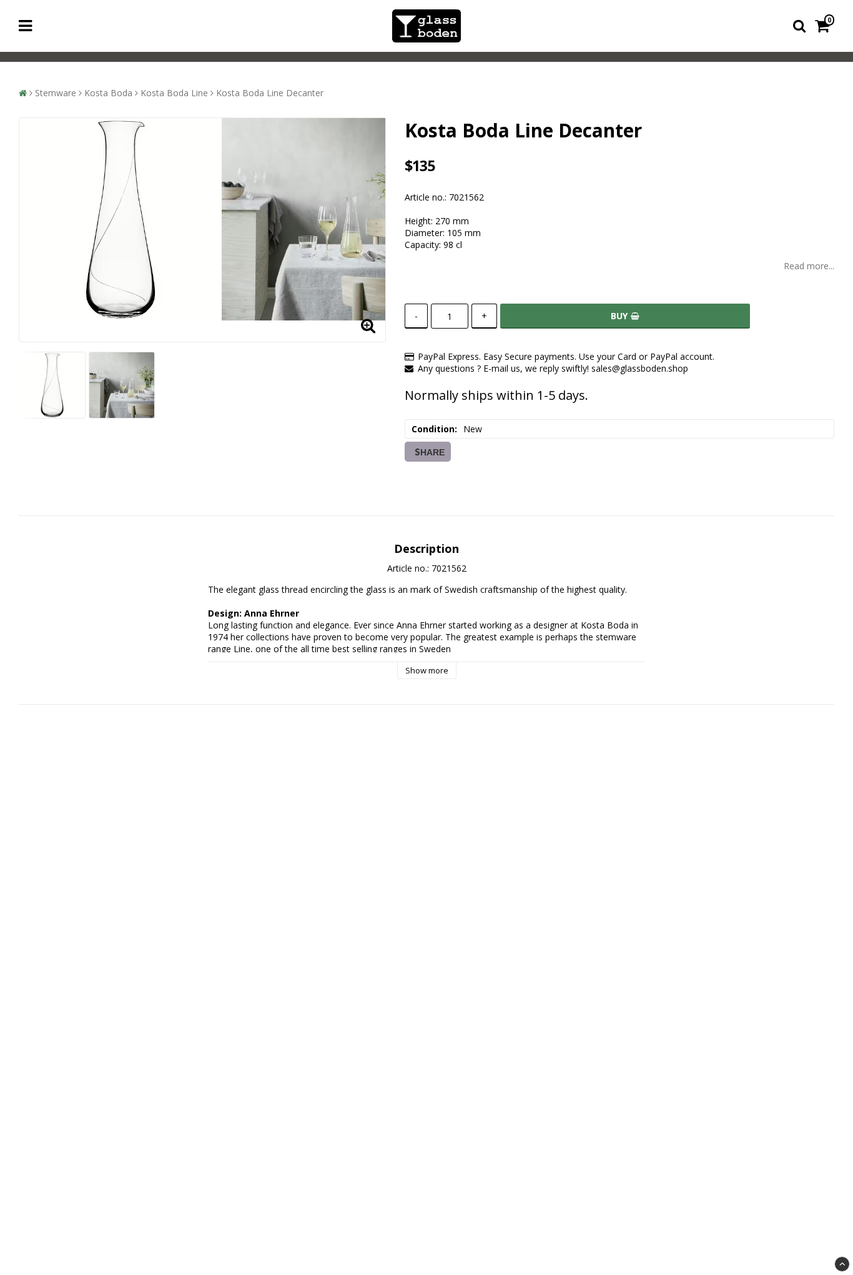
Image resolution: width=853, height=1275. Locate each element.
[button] (824, 26)
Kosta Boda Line (174, 93)
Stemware (55, 93)
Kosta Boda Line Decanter (269, 93)
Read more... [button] (809, 266)
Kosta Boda (108, 93)
